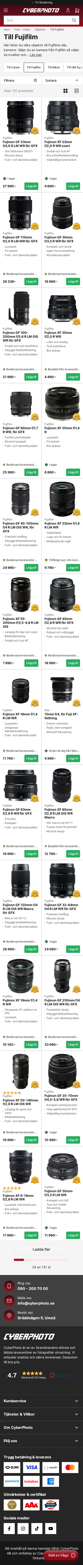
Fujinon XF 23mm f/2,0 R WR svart (58, 144)
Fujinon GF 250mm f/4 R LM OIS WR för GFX (62, 1002)
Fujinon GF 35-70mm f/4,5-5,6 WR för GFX (61, 1097)
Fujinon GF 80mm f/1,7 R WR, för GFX (20, 430)
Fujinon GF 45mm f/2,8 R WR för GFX (59, 621)
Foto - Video (22, 29)
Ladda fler (41, 1249)
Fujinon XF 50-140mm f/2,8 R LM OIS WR (20, 1102)
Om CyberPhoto (18, 1427)
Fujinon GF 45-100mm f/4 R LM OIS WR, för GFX (21, 527)
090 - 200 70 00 (33, 1288)
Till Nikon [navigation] (54, 67)
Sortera (50, 80)
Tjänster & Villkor (19, 1414)
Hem (7, 29)
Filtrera (9, 80)
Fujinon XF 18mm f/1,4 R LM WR (20, 716)
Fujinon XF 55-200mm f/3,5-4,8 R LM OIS (21, 622)
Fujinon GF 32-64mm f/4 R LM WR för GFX (61, 907)
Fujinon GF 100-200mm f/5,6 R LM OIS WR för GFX (20, 336)
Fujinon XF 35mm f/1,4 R (62, 430)
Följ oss (10, 1440)
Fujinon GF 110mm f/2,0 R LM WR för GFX (20, 239)
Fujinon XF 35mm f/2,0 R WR (58, 334)
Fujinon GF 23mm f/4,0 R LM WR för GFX (20, 144)
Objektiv (40, 29)
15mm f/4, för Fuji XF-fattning (61, 716)
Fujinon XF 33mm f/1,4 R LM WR (62, 525)
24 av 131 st (41, 1267)
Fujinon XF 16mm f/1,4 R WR (20, 1002)
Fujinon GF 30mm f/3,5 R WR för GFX (59, 239)
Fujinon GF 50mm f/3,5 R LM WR (58, 1193)
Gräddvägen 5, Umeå (36, 1318)
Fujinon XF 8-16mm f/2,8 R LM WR (18, 1197)
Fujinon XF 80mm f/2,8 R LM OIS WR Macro (58, 813)
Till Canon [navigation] (13, 67)
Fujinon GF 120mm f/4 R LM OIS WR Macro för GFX (20, 909)
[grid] (41, 667)
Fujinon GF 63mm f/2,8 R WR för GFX (17, 811)
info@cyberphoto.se (36, 1303)
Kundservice (15, 1401)
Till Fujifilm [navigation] (34, 67)
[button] (38, 1375)
